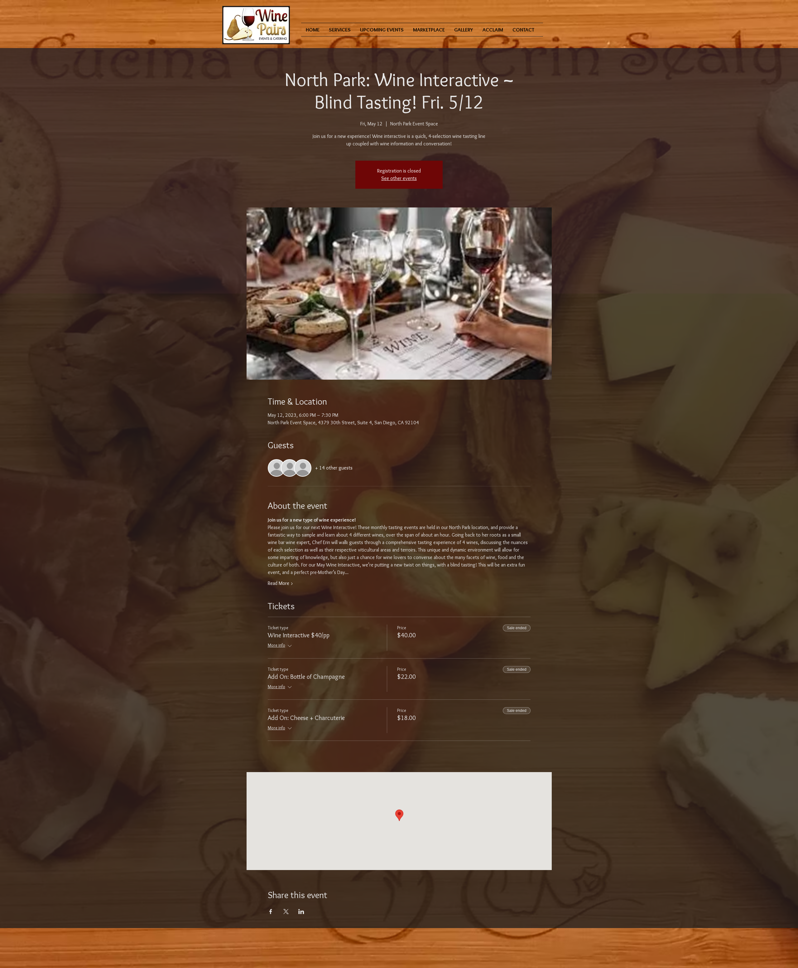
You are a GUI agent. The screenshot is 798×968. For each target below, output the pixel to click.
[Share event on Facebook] (271, 911)
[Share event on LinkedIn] (301, 911)
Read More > (280, 583)
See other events (399, 178)
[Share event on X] (286, 911)
